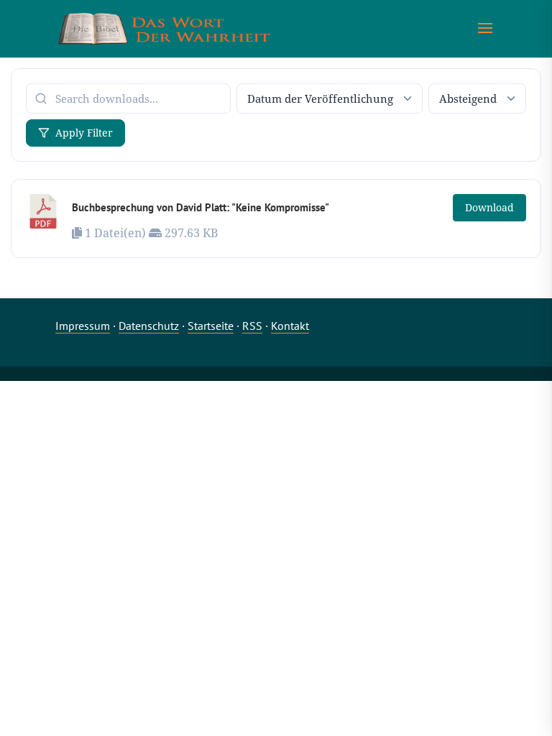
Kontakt (290, 325)
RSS (252, 325)
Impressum (82, 325)
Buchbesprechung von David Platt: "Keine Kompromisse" (200, 207)
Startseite (211, 325)
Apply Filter (84, 132)
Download (489, 207)
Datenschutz (149, 325)
